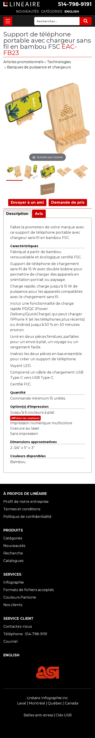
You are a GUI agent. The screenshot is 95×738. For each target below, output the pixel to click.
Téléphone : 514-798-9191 (25, 634)
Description (17, 214)
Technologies (59, 62)
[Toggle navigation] (7, 21)
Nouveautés (14, 546)
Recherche (13, 553)
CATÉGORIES (51, 11)
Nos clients (12, 605)
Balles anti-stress (38, 715)
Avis (39, 214)
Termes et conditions (21, 509)
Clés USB (64, 715)
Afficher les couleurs (25, 418)
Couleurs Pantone (19, 597)
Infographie (13, 582)
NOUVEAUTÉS (27, 11)
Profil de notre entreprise (26, 502)
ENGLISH (72, 11)
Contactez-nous (17, 626)
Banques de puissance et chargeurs (39, 67)
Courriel (10, 641)
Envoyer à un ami (27, 202)
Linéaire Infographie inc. (47, 698)
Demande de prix (67, 202)
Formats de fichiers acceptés (28, 590)
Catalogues (13, 561)
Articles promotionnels (23, 62)
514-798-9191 (75, 4)
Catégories (12, 538)
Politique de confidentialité (27, 517)
